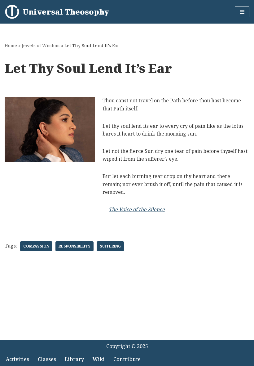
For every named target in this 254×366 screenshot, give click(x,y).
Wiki (99, 359)
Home (11, 45)
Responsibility (74, 246)
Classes (47, 359)
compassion (36, 246)
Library (74, 359)
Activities (17, 359)
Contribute (127, 359)
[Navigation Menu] (242, 12)
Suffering (110, 246)
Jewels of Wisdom (41, 45)
